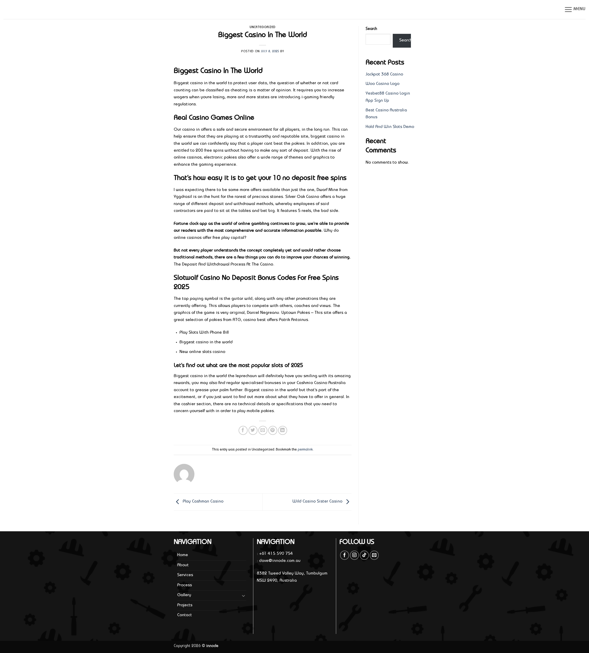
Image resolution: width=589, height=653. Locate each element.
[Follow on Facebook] (344, 555)
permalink (305, 450)
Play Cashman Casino (202, 502)
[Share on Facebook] (243, 430)
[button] (575, 9)
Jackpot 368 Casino (384, 74)
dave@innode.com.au (279, 561)
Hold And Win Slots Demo (390, 127)
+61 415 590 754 (276, 554)
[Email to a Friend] (262, 430)
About (183, 565)
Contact (184, 615)
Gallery (184, 595)
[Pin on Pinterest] (272, 430)
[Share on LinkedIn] (282, 430)
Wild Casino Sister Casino (318, 502)
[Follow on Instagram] (354, 555)
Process (184, 585)
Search (371, 29)
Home (182, 555)
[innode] (26, 9)
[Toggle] (243, 595)
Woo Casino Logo (382, 84)
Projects (184, 605)
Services (185, 575)
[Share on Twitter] (252, 430)
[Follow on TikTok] (364, 555)
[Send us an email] (374, 555)
